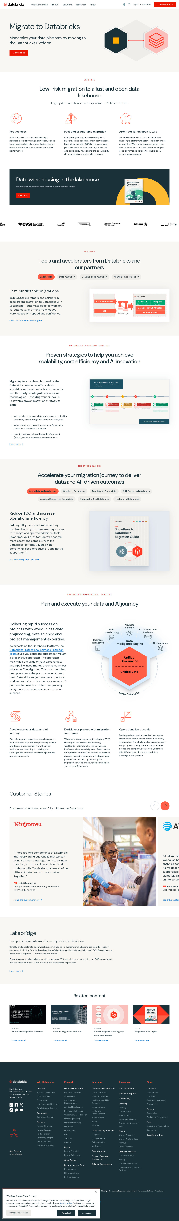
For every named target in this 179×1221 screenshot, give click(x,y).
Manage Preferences (19, 1213)
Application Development (70, 1101)
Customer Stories (45, 1117)
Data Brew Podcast (128, 1163)
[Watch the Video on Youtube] (21, 1110)
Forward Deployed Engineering (100, 1157)
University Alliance (127, 1119)
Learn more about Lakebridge (25, 320)
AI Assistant (69, 1096)
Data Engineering (72, 1118)
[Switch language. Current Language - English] (124, 4)
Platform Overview (72, 1092)
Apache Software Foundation (152, 1191)
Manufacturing (98, 1107)
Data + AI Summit (127, 1135)
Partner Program (44, 1130)
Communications (100, 1092)
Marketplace (70, 1169)
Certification (125, 1111)
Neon (66, 1134)
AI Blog (122, 1159)
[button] (129, 4)
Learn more (15, 444)
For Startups (43, 1100)
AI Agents (96, 1134)
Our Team (151, 1096)
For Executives (43, 1096)
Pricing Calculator (72, 1155)
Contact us (19, 52)
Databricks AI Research (47, 1108)
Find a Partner (43, 1134)
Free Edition (124, 1115)
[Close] (96, 1192)
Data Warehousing (72, 1122)
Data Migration (98, 1151)
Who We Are (152, 1092)
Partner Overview (45, 1126)
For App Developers (46, 1092)
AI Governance (98, 1138)
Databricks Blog (126, 1155)
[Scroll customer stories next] (165, 805)
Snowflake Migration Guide (23, 559)
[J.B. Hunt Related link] (62, 224)
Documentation (126, 1088)
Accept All (86, 1213)
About (93, 4)
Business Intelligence (73, 1111)
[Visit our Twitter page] (21, 1105)
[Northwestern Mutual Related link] (90, 224)
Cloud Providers (44, 1141)
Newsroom (151, 1130)
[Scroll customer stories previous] (154, 805)
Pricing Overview (71, 1151)
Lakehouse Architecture (48, 1104)
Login (135, 4)
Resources (81, 4)
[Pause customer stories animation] (175, 224)
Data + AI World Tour (128, 1139)
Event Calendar (126, 1146)
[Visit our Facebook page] (16, 1105)
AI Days (122, 1143)
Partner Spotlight (45, 1137)
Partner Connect (72, 1177)
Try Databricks (165, 4)
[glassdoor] (16, 1110)
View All (95, 1125)
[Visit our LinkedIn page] (11, 1105)
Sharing (67, 1142)
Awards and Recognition (158, 1126)
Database (68, 1126)
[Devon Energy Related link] (39, 224)
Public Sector (98, 1117)
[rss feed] (11, 1110)
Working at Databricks (157, 1117)
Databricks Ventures (156, 1100)
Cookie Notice (65, 1203)
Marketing (96, 1146)
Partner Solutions (45, 1145)
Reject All (66, 1213)
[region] (51, 1204)
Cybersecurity (98, 1142)
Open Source (70, 1160)
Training (122, 1107)
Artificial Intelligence (73, 1107)
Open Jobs (152, 1113)
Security (68, 1138)
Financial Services (100, 1096)
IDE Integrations (71, 1173)
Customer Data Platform (75, 1115)
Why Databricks (39, 4)
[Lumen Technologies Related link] (151, 224)
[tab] (46, 277)
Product (55, 4)
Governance (70, 1130)
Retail (94, 1121)
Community (124, 1098)
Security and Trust (155, 1135)
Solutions (67, 4)
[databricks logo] (18, 1081)
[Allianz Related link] (118, 224)
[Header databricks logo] (14, 4)
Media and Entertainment (98, 1112)
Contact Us (145, 4)
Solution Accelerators (102, 1164)
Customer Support (128, 1093)
